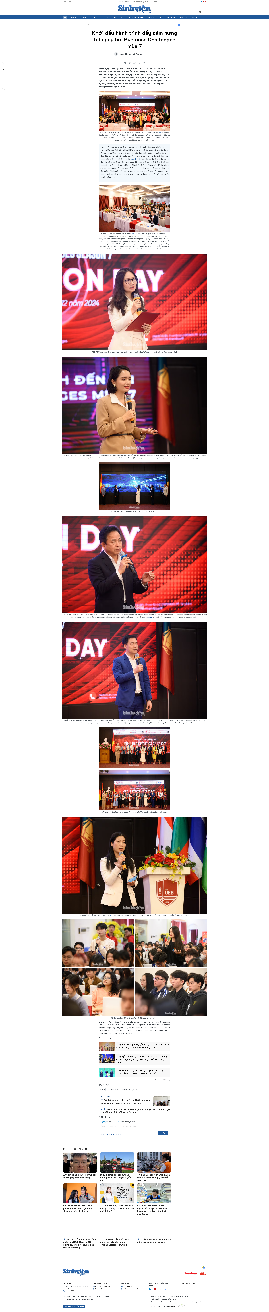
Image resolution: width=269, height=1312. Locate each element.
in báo (139, 63)
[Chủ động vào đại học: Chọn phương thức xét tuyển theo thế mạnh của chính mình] (80, 1193)
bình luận (144, 63)
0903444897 (128, 1286)
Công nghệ (150, 17)
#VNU (135, 1089)
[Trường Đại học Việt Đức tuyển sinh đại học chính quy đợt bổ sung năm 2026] (154, 1162)
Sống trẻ (86, 17)
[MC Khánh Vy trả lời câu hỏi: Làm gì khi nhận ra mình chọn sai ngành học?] (117, 1193)
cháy (150, 617)
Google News (179, 24)
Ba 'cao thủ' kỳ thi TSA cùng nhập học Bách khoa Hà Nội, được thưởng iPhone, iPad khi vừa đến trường (79, 1243)
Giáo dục (96, 17)
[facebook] (200, 1)
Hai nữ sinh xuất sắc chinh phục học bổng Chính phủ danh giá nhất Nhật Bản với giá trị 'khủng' (136, 1110)
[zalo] (167, 1289)
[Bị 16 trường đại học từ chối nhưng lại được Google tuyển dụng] (117, 1162)
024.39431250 (71, 1291)
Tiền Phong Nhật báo (140, 2)
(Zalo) (108, 1286)
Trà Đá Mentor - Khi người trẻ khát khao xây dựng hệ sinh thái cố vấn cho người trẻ (125, 1101)
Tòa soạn (67, 1283)
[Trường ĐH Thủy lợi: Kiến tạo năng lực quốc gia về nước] (154, 1227)
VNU (111, 915)
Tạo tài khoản (117, 1122)
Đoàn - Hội (74, 17)
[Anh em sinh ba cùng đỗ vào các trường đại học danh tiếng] (80, 1162)
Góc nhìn (106, 17)
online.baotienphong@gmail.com (134, 1289)
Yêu (114, 17)
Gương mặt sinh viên (136, 17)
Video (160, 17)
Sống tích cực (171, 17)
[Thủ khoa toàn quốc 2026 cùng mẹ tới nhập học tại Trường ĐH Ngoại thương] (117, 1227)
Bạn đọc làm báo (75, 1306)
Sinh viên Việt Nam (76, 1272)
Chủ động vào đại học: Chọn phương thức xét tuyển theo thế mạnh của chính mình (78, 1208)
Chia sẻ (4, 70)
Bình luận (4, 81)
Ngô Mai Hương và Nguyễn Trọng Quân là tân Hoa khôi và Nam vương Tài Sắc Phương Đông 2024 (142, 1046)
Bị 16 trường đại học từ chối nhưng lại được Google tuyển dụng (115, 1177)
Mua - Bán (183, 17)
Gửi (163, 1133)
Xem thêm (204, 17)
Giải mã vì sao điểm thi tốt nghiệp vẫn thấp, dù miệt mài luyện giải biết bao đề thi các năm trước (152, 1209)
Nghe (4, 64)
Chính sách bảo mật (189, 1283)
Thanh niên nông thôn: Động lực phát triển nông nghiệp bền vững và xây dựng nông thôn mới (139, 1072)
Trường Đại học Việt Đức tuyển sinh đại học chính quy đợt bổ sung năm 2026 (153, 1177)
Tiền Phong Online (123, 2)
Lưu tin (4, 76)
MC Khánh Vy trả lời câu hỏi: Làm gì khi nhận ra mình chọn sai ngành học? (117, 1208)
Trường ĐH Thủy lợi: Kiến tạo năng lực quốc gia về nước (154, 1240)
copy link (134, 63)
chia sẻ (125, 63)
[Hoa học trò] (203, 1274)
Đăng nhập (103, 1122)
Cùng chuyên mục (75, 1149)
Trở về (4, 87)
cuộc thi (135, 234)
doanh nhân (136, 159)
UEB (160, 132)
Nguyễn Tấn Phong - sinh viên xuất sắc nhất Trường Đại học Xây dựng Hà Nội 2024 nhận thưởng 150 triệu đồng (141, 1059)
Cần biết (194, 17)
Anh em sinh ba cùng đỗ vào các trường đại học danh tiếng (79, 1176)
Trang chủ (65, 17)
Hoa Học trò (156, 2)
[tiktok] (161, 1289)
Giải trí (122, 17)
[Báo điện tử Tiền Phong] (190, 1274)
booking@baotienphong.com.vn (105, 1289)
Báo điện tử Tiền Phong (134, 9)
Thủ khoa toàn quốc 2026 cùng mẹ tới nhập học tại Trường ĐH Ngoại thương (115, 1242)
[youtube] (204, 1)
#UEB (102, 1089)
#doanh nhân (113, 1089)
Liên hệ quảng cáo (100, 1283)
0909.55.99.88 (100, 1286)
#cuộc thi (126, 1089)
